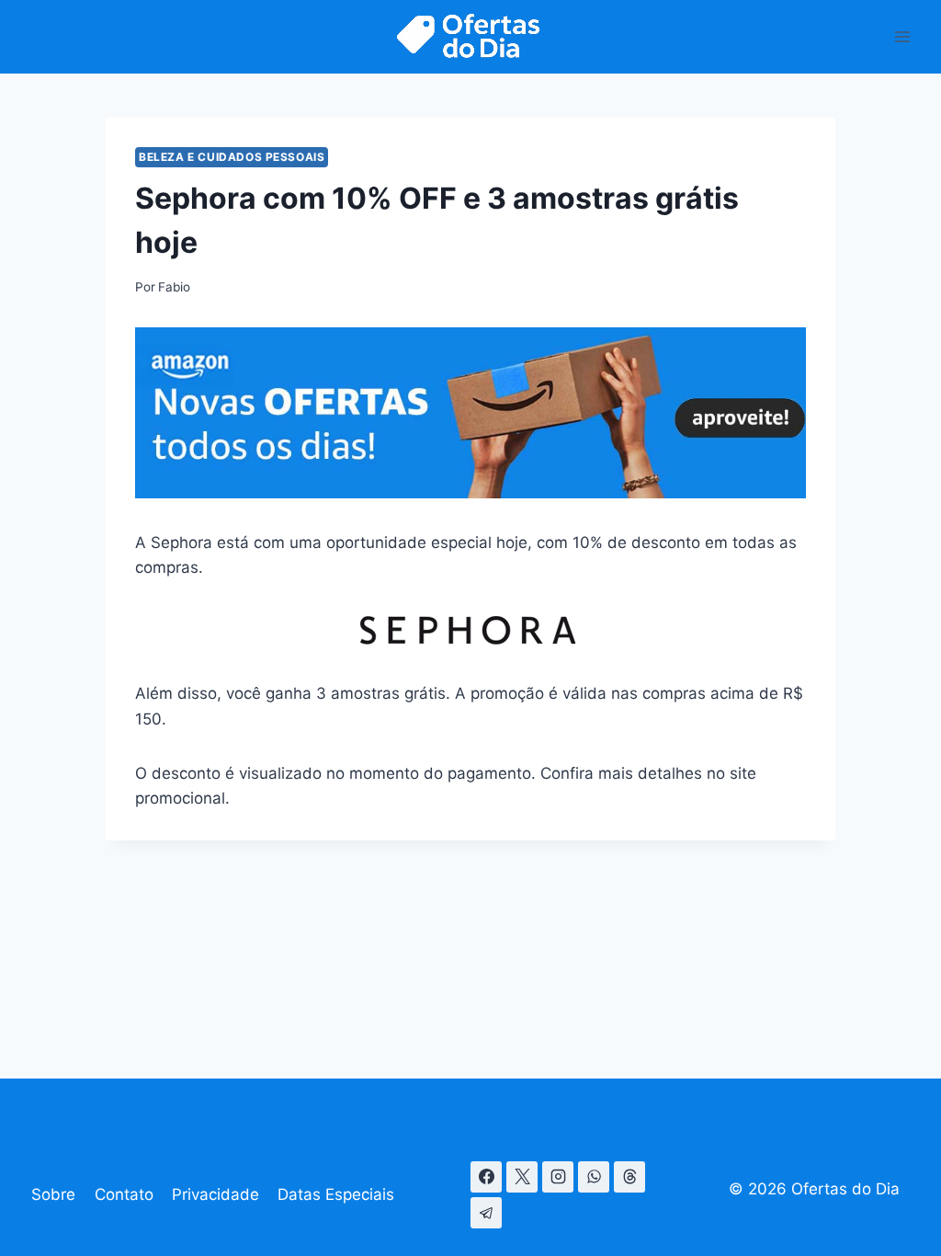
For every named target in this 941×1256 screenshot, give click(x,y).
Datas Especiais (336, 1194)
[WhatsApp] (593, 1177)
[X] (522, 1177)
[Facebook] (486, 1177)
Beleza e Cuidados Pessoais (231, 157)
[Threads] (629, 1177)
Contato (124, 1194)
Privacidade (215, 1194)
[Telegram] (486, 1212)
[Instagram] (557, 1177)
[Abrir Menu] (902, 36)
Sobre (53, 1194)
